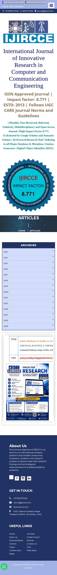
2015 (6, 263)
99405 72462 (27, 11)
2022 (6, 303)
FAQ (11, 6)
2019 (6, 286)
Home (5, 6)
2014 (6, 257)
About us (13, 537)
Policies (30, 540)
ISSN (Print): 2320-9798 (35, 2)
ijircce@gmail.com (45, 11)
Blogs (11, 554)
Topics (12, 547)
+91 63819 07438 (11, 11)
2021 (6, 297)
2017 (6, 275)
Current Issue (15, 550)
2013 (6, 252)
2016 (6, 269)
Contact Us (32, 544)
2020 (6, 292)
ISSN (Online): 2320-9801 (13, 2)
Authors (12, 544)
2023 (6, 309)
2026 (6, 326)
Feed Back (19, 6)
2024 (6, 315)
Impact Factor (33, 537)
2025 (6, 320)
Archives (30, 534)
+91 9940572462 (20, 498)
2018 (6, 280)
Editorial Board (16, 540)
